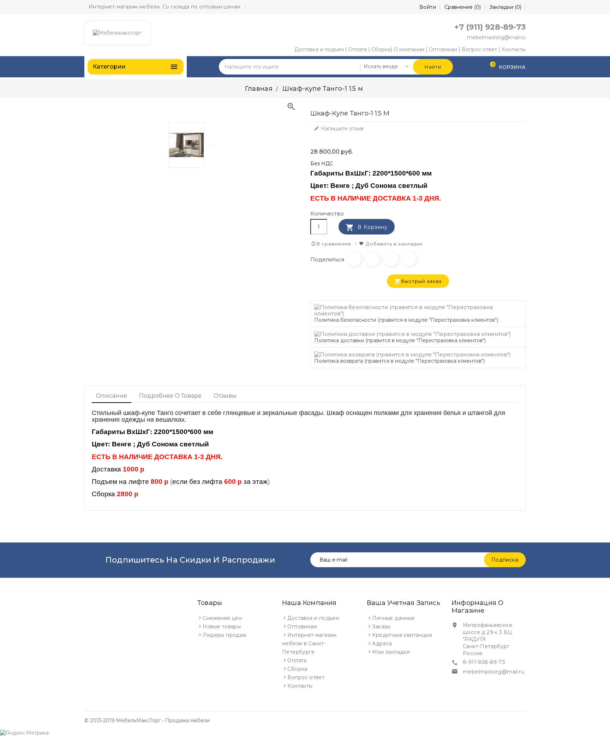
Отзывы (225, 395)
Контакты (514, 49)
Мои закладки (391, 652)
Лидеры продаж (224, 635)
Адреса (382, 643)
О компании (409, 49)
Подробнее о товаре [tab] (170, 395)
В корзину (367, 227)
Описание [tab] (111, 395)
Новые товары (222, 626)
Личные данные (393, 618)
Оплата (357, 49)
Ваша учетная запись (403, 603)
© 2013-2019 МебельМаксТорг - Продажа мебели (147, 720)
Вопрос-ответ (479, 49)
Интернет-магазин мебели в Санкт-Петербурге (309, 643)
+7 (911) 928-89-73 (490, 27)
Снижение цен (222, 618)
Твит (372, 259)
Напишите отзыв (339, 128)
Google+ (391, 259)
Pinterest (409, 259)
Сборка (380, 49)
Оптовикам (443, 49)
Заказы (381, 626)
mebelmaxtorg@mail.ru (496, 37)
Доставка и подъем (319, 49)
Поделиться (354, 259)
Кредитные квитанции (402, 635)
